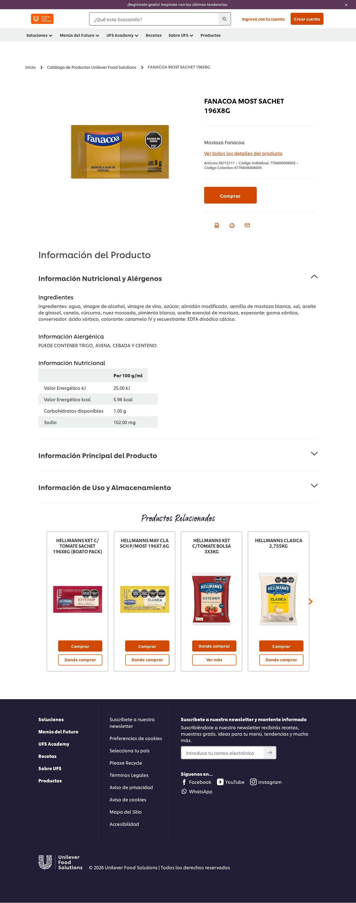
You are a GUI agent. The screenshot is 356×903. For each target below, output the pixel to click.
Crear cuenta (307, 18)
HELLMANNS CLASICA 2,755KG (278, 543)
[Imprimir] (231, 224)
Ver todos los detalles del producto (243, 153)
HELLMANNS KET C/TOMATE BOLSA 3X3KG (211, 545)
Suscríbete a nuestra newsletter (132, 722)
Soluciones (51, 719)
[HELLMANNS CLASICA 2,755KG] (278, 599)
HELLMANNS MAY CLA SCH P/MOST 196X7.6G (144, 543)
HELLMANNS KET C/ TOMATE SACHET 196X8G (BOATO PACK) (77, 545)
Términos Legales (129, 775)
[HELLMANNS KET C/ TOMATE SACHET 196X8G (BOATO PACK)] (77, 599)
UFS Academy (53, 743)
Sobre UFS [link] (178, 35)
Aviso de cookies (128, 799)
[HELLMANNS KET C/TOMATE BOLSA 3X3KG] (211, 599)
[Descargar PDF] (215, 224)
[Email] (246, 224)
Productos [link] (211, 35)
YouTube (234, 782)
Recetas (47, 756)
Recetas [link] (154, 35)
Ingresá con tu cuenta (263, 18)
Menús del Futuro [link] (77, 35)
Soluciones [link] (37, 35)
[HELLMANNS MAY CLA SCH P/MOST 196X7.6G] (144, 599)
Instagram (270, 782)
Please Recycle (126, 762)
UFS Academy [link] (120, 35)
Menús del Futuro (58, 731)
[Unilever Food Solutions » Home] (42, 18)
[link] (178, 4)
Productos (50, 780)
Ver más (214, 659)
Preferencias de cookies (136, 738)
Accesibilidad (124, 824)
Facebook (200, 782)
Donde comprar (80, 659)
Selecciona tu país (130, 750)
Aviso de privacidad (131, 787)
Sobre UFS (49, 768)
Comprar (230, 195)
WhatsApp (200, 791)
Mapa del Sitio (126, 811)
